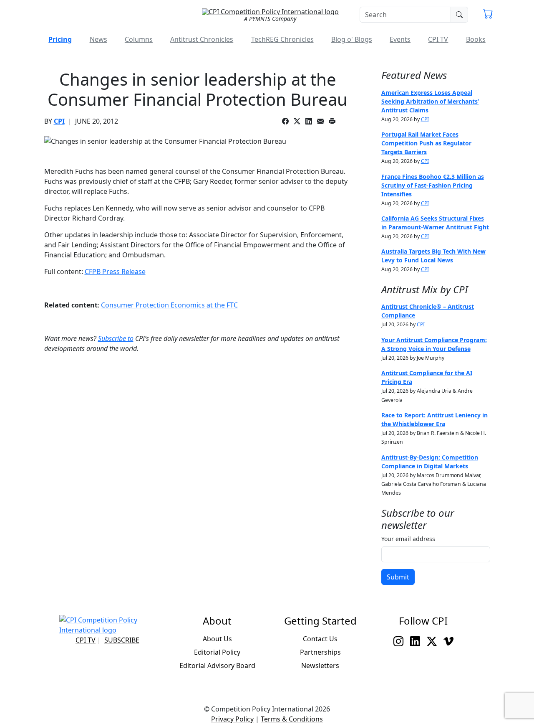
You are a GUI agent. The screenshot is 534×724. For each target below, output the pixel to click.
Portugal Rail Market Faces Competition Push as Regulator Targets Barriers (426, 143)
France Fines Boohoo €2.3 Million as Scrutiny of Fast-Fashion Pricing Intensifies (432, 185)
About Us (217, 638)
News (98, 39)
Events (400, 39)
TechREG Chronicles (282, 39)
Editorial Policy (217, 652)
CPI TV (438, 39)
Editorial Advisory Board (217, 665)
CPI (59, 121)
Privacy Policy (232, 719)
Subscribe (121, 640)
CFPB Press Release (115, 271)
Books (476, 39)
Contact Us (320, 638)
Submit (398, 577)
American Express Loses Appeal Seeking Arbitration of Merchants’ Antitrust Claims (430, 101)
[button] (488, 15)
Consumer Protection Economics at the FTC (169, 305)
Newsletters (320, 665)
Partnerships (320, 652)
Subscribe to (116, 338)
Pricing (60, 39)
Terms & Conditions (292, 719)
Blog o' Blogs (351, 39)
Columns (139, 39)
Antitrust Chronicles (201, 39)
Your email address (408, 539)
